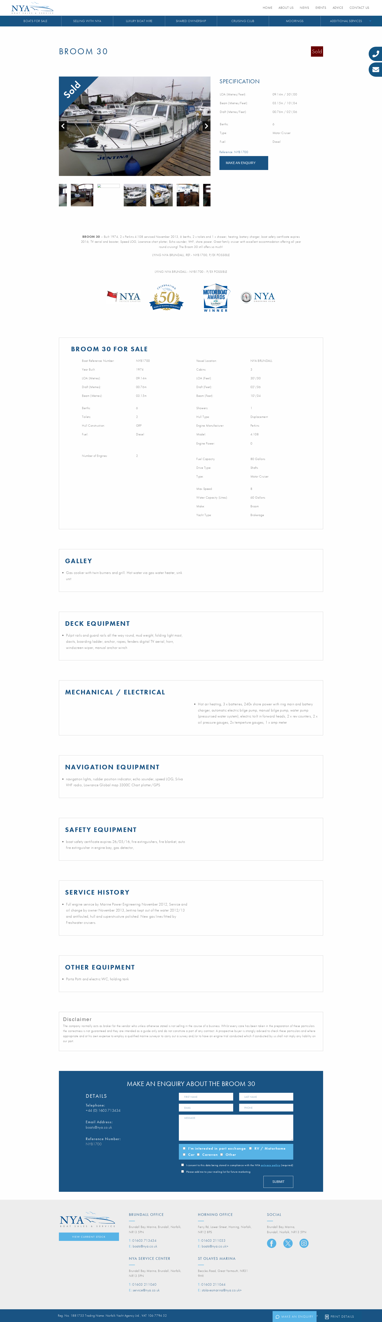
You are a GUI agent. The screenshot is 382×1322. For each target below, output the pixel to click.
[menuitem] (35, 21)
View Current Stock (89, 1237)
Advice (338, 8)
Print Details (342, 1316)
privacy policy (270, 1165)
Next (208, 195)
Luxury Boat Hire (139, 21)
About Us (286, 8)
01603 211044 (213, 1284)
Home (267, 8)
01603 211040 (144, 1284)
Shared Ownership (191, 21)
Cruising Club (242, 21)
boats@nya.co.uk (99, 1127)
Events (321, 8)
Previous (61, 195)
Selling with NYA (87, 21)
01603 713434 (144, 1240)
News (304, 8)
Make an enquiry (297, 1316)
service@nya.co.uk (146, 1290)
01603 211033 (213, 1240)
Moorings (295, 21)
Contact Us (359, 8)
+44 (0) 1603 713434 (103, 1110)
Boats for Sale (35, 21)
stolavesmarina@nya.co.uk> (222, 1290)
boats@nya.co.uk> (215, 1246)
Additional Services (346, 21)
